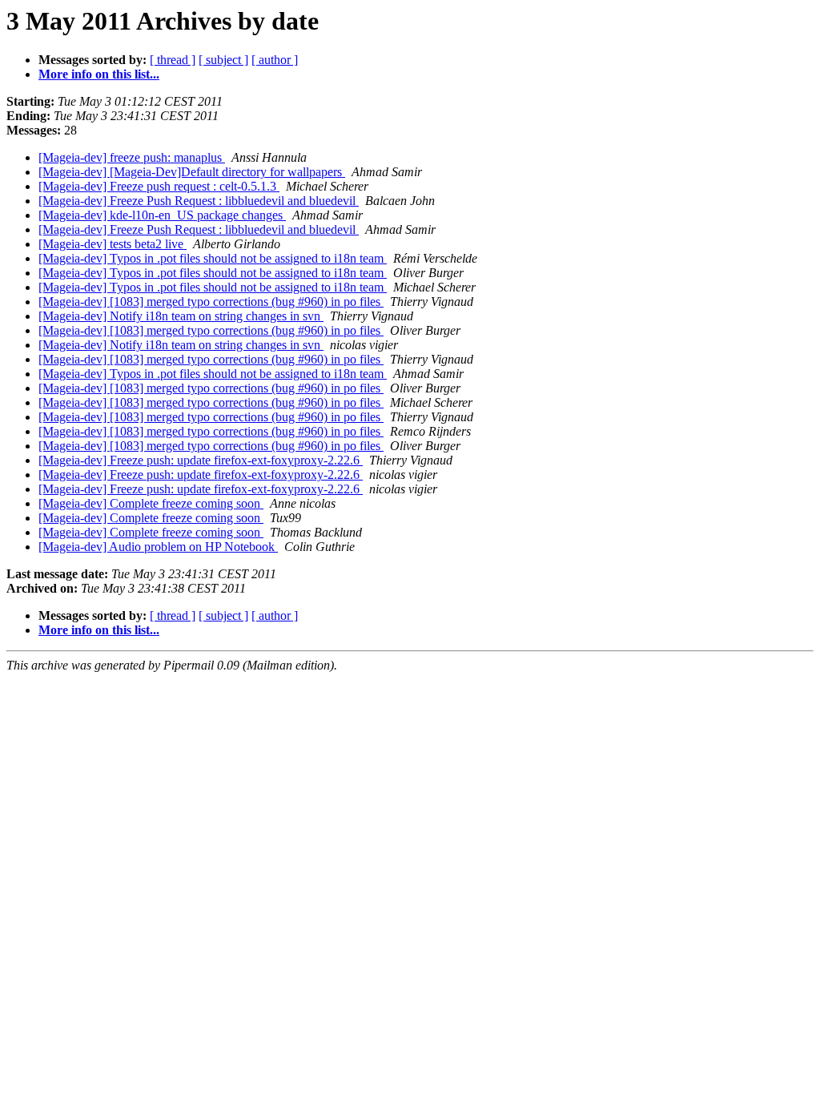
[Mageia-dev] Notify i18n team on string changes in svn (181, 316)
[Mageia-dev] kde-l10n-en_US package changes (162, 215)
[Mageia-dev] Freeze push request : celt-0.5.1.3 (158, 186)
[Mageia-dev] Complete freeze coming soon (150, 503)
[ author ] (274, 59)
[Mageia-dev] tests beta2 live (112, 244)
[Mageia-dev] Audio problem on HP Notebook (158, 546)
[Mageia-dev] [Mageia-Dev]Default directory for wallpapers (191, 172)
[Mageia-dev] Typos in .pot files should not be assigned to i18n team (212, 258)
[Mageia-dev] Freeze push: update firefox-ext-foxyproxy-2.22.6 (200, 460)
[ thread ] (172, 59)
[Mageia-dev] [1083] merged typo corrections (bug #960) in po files (211, 301)
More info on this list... (98, 74)
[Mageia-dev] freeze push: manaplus (131, 157)
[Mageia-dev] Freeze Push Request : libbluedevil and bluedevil (198, 200)
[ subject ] (223, 59)
